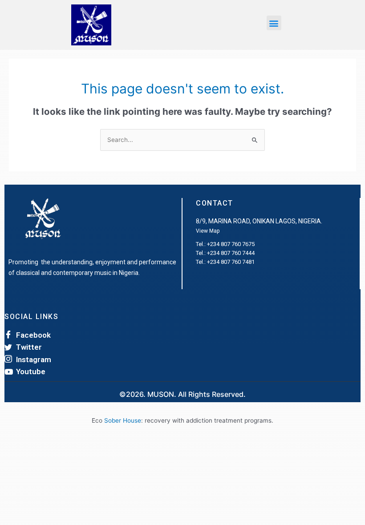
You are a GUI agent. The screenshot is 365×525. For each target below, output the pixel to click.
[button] (274, 23)
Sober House (122, 420)
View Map (207, 231)
